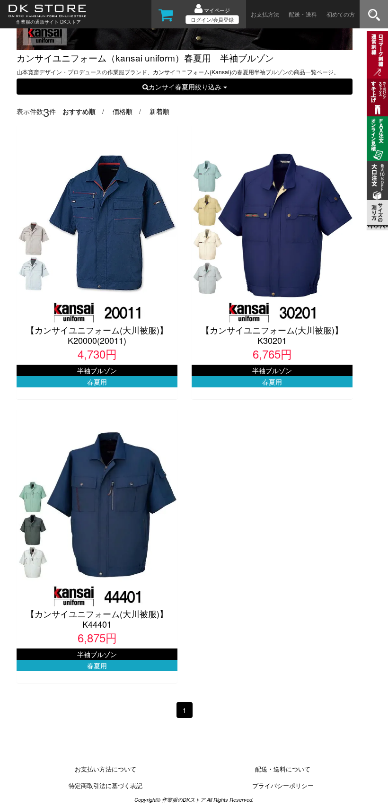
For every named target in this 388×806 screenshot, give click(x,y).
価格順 (122, 111)
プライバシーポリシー (283, 785)
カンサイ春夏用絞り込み (186, 86)
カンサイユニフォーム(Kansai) (192, 72)
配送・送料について (282, 768)
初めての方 (340, 14)
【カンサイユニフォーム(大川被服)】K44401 (97, 618)
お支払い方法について (105, 768)
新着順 (159, 111)
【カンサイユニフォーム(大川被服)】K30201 (272, 335)
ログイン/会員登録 (212, 19)
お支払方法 (265, 14)
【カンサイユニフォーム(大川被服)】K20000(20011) (97, 335)
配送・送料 (303, 14)
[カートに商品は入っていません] (166, 18)
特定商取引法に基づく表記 (105, 785)
